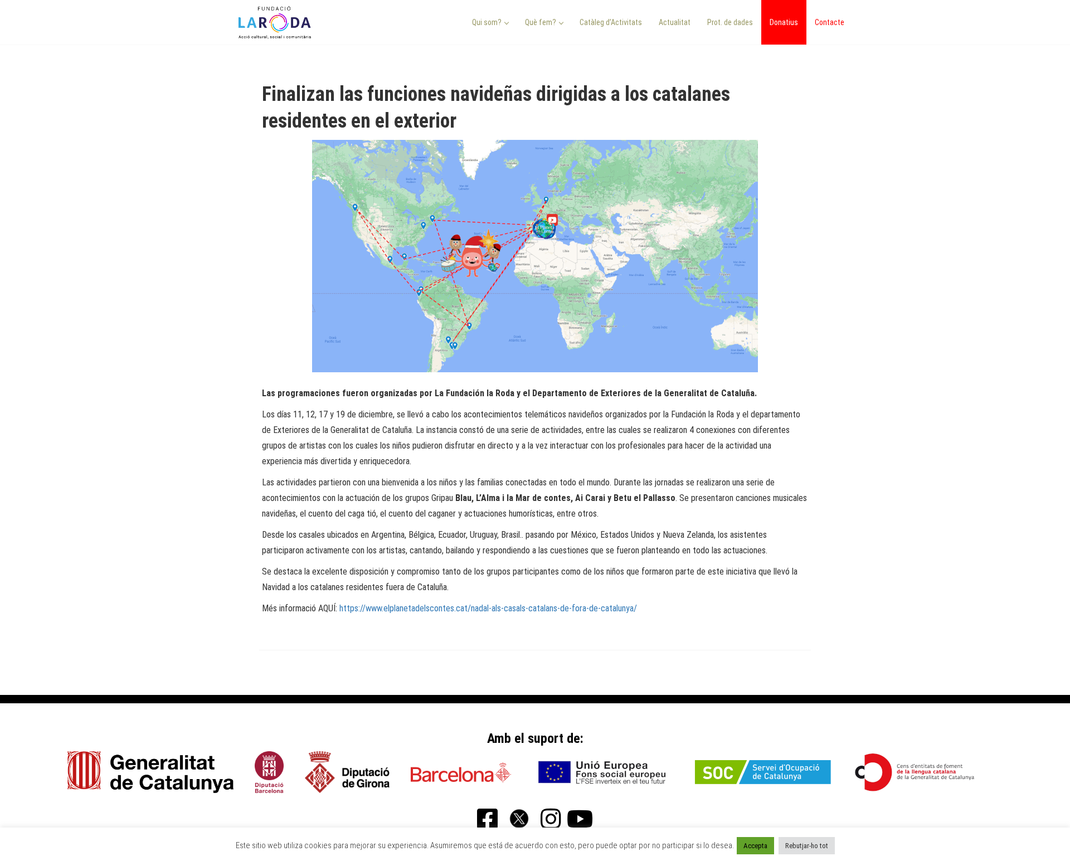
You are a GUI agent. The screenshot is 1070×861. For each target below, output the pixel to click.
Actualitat (674, 22)
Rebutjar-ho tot (806, 845)
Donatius (784, 22)
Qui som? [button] (487, 22)
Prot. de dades (730, 22)
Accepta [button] (755, 845)
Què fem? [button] (541, 22)
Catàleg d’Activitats (611, 22)
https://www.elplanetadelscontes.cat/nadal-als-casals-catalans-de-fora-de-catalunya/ (488, 608)
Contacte (829, 22)
